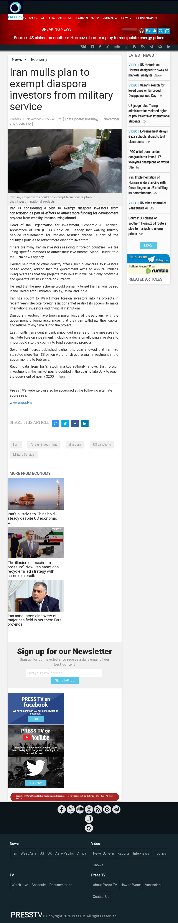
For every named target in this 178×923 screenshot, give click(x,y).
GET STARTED (64, 680)
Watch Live (20, 885)
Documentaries (60, 885)
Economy (39, 59)
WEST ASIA (48, 18)
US (42, 853)
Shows (98, 865)
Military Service (23, 454)
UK (50, 853)
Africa (81, 853)
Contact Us (101, 897)
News (17, 59)
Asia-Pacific (64, 853)
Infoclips (159, 853)
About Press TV (105, 885)
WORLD (19, 18)
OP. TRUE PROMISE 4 (104, 18)
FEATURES (81, 18)
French (151, 31)
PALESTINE (65, 18)
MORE (148, 245)
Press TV (98, 875)
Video (95, 844)
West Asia (28, 853)
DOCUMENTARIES (146, 18)
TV (12, 875)
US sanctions (102, 444)
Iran (15, 444)
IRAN (32, 18)
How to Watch (131, 885)
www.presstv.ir (21, 402)
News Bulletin (103, 853)
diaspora (75, 444)
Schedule (39, 885)
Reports (123, 853)
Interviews (141, 853)
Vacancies (153, 885)
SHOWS (124, 18)
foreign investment (44, 444)
